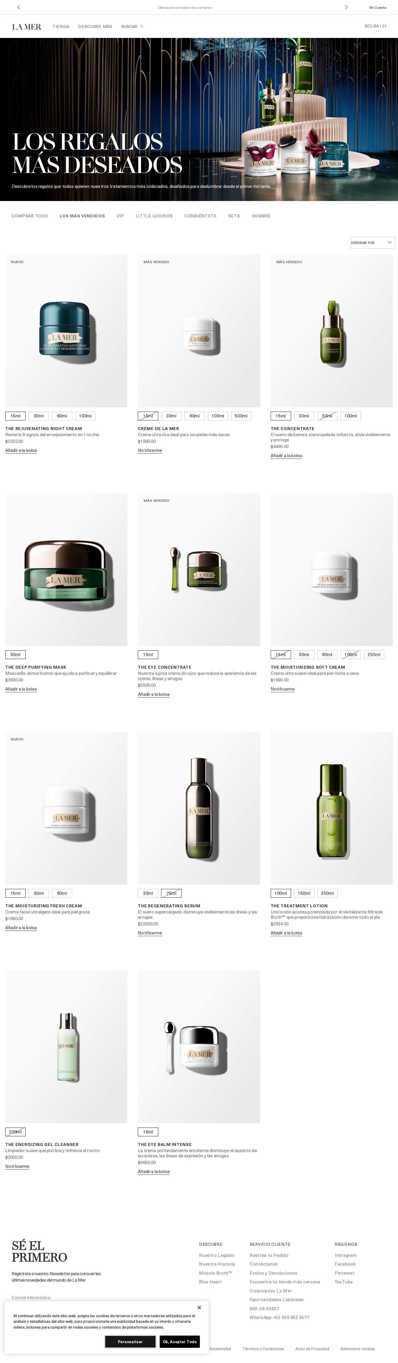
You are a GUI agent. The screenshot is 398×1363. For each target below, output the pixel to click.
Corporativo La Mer (271, 1290)
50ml (327, 416)
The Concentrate (293, 428)
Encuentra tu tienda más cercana (285, 1281)
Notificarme (150, 450)
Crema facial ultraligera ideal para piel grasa (47, 911)
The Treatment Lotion (299, 906)
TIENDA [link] (60, 26)
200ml (15, 1131)
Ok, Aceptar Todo (180, 1341)
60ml (62, 416)
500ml (241, 416)
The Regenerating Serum (169, 906)
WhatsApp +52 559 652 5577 (279, 1317)
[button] (18, 7)
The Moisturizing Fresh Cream (43, 906)
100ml (85, 416)
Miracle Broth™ (215, 1273)
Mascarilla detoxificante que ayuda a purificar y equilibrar (61, 673)
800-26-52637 (264, 1308)
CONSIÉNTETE (200, 216)
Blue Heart (210, 1281)
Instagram (346, 1255)
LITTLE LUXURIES (154, 216)
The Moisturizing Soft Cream (308, 667)
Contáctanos (264, 1264)
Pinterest (345, 1273)
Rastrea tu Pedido (269, 1255)
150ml (304, 893)
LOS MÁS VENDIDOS (82, 216)
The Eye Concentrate (164, 667)
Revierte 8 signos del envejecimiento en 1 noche (52, 434)
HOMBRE (261, 216)
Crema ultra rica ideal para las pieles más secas (184, 434)
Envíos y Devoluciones (273, 1273)
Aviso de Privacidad (312, 1348)
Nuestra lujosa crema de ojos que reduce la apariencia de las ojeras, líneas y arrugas (197, 676)
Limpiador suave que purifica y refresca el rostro (52, 1150)
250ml (374, 654)
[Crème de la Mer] (30, 26)
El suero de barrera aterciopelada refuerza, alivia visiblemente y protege (330, 437)
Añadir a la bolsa (21, 450)
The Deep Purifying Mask (35, 667)
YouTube (344, 1281)
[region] (107, 1327)
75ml (171, 893)
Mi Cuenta (377, 7)
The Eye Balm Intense (165, 1144)
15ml (15, 416)
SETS (234, 216)
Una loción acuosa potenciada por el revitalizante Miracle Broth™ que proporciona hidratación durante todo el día (327, 914)
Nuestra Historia (217, 1264)
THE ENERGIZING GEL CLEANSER (42, 1144)
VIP (120, 216)
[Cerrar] (199, 1307)
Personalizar (130, 1341)
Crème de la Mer (158, 428)
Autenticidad (220, 1348)
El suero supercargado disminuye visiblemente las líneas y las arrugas (197, 914)
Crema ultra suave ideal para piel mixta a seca (315, 673)
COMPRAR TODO (30, 216)
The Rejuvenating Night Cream (43, 428)
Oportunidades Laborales (277, 1299)
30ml (39, 416)
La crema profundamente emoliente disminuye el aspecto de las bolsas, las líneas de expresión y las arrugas (197, 1153)
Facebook (345, 1264)
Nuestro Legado (216, 1255)
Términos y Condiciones (263, 1348)
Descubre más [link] (95, 26)
